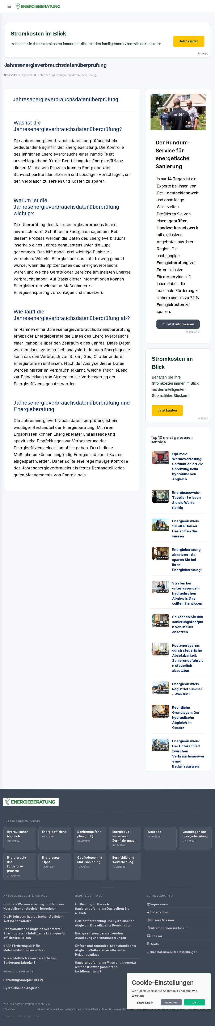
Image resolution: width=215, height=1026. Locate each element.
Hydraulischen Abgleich (21, 988)
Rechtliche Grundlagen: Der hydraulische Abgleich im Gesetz (186, 717)
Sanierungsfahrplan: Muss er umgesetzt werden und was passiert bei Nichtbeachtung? (105, 967)
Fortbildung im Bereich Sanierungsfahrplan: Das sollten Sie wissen (102, 908)
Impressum (159, 904)
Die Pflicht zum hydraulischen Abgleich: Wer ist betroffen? (33, 919)
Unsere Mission (162, 920)
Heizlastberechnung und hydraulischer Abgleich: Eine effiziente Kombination (104, 923)
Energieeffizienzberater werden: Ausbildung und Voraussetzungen (100, 936)
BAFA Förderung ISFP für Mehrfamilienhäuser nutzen (24, 948)
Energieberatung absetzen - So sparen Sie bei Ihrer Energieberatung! (187, 560)
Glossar (156, 936)
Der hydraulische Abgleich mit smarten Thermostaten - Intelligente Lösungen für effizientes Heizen (34, 933)
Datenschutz (160, 912)
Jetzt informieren (179, 324)
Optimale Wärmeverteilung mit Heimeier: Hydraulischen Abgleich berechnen (34, 906)
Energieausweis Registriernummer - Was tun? (187, 689)
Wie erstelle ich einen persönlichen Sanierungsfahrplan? (29, 960)
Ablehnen (171, 1002)
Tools (154, 944)
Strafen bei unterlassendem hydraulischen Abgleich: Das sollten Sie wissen (187, 593)
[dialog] (169, 991)
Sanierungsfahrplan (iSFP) (23, 980)
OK (195, 1002)
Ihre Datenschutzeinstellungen (173, 952)
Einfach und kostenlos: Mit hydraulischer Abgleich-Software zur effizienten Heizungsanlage (105, 950)
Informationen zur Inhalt (168, 928)
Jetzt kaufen (188, 41)
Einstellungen (145, 1002)
